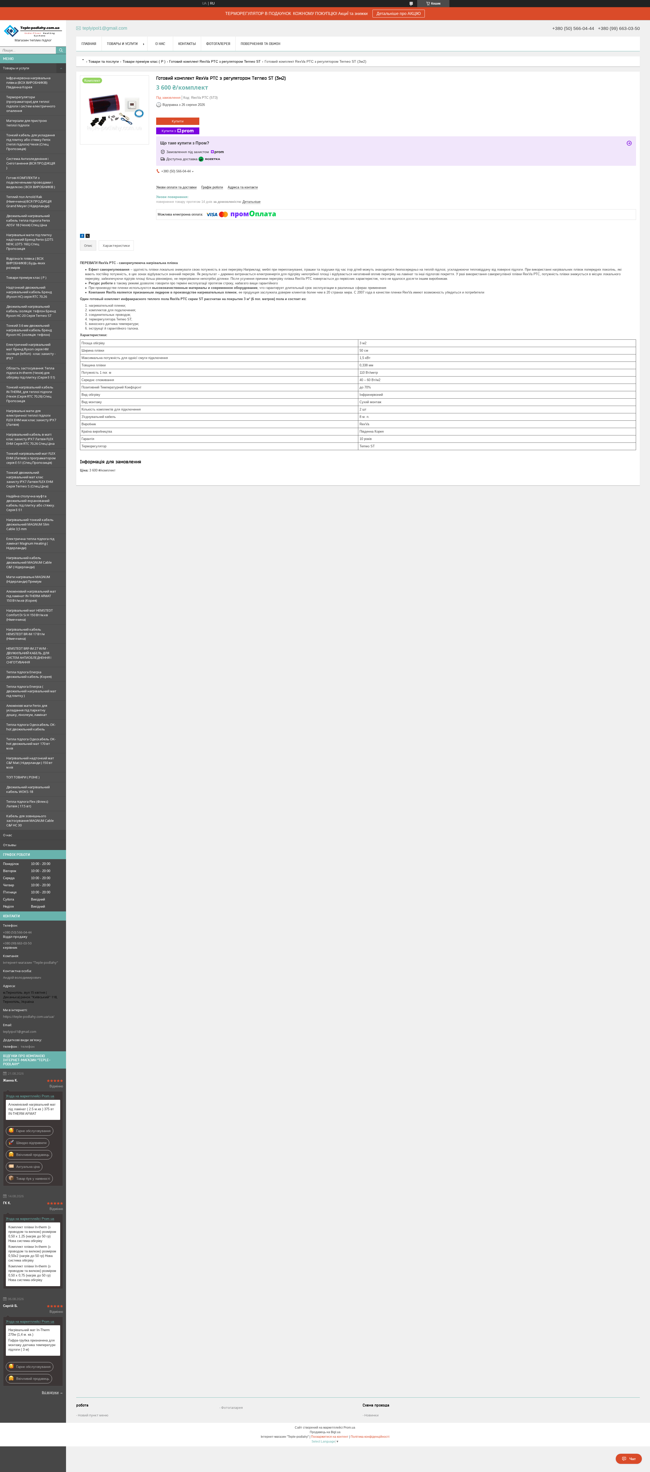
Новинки (371, 1415)
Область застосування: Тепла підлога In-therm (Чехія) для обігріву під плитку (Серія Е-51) (30, 373)
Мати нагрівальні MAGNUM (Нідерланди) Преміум (28, 579)
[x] (88, 237)
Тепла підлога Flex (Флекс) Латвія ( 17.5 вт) (27, 803)
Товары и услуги (16, 68)
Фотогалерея (218, 44)
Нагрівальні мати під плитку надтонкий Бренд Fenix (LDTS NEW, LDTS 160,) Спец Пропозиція (29, 242)
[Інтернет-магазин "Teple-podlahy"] (33, 31)
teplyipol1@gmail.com (19, 1031)
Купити (178, 121)
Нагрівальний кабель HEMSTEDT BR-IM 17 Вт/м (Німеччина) (25, 634)
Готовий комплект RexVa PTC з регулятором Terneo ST (215, 61)
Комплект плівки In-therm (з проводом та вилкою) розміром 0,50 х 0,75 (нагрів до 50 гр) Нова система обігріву (32, 1273)
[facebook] (82, 237)
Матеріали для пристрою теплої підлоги (26, 122)
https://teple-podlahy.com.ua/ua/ (28, 1016)
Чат (632, 1459)
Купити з (169, 130)
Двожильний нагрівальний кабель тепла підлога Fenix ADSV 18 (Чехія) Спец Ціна (28, 220)
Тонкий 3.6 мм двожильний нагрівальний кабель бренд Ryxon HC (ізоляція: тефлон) (29, 330)
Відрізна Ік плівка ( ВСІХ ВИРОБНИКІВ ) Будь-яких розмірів (25, 263)
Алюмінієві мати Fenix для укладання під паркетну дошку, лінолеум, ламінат (26, 710)
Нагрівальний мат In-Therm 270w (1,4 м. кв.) (29, 1332)
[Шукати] (61, 50)
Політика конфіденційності (370, 1436)
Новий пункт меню (93, 1415)
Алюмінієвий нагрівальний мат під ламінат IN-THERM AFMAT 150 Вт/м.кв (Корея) (31, 596)
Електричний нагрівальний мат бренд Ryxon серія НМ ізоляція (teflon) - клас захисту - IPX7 (31, 351)
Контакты (187, 44)
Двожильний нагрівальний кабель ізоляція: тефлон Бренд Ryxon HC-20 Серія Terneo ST (31, 311)
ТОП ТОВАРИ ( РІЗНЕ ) (22, 777)
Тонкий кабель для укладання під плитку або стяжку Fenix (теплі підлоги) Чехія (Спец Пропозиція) (30, 142)
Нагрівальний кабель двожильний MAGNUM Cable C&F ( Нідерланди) (29, 562)
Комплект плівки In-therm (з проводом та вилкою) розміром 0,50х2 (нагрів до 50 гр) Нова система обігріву (32, 1253)
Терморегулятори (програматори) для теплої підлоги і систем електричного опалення (30, 104)
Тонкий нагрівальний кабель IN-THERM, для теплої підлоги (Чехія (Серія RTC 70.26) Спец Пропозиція (29, 394)
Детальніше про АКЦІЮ (399, 13)
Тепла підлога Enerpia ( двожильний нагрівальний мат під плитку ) (31, 691)
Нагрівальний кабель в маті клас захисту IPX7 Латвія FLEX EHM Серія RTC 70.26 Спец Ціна (30, 439)
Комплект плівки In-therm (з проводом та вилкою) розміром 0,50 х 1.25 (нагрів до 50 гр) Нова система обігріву (32, 1234)
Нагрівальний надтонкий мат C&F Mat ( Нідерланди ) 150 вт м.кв (30, 763)
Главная (89, 44)
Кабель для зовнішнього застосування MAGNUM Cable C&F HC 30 (30, 820)
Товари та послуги (103, 61)
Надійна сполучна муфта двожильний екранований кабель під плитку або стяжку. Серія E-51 (30, 503)
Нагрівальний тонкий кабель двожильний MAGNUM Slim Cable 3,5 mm (30, 524)
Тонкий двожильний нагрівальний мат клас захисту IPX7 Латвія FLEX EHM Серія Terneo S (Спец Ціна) (29, 479)
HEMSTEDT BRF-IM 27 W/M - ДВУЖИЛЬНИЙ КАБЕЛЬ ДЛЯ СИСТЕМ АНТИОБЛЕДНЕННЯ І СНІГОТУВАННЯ (28, 655)
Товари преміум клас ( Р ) (26, 277)
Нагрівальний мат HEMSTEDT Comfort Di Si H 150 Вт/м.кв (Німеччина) (29, 615)
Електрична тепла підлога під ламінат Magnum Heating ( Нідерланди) (30, 543)
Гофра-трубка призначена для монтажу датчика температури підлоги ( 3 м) (31, 1344)
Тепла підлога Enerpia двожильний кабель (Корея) (29, 674)
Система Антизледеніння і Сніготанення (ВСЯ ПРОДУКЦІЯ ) (30, 163)
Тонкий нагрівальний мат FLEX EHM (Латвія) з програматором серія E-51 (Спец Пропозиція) (31, 458)
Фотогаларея (232, 1407)
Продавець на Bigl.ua (325, 1432)
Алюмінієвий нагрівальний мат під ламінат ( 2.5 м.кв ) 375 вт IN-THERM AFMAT (32, 1109)
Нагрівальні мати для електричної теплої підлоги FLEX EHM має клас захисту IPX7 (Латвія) (31, 417)
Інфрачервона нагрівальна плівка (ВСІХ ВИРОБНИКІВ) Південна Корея (28, 82)
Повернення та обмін (260, 44)
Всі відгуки (50, 1392)
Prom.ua (349, 1427)
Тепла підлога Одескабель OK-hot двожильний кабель (31, 726)
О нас (7, 835)
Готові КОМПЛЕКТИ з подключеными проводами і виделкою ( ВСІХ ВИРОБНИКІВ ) (30, 182)
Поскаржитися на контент (329, 1436)
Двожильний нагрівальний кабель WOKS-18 (28, 789)
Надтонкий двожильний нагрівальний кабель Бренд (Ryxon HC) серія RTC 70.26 (29, 292)
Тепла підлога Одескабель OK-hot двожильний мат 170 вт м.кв (31, 743)
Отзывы (9, 845)
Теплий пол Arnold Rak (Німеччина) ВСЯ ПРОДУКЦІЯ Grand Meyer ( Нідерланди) (29, 201)
